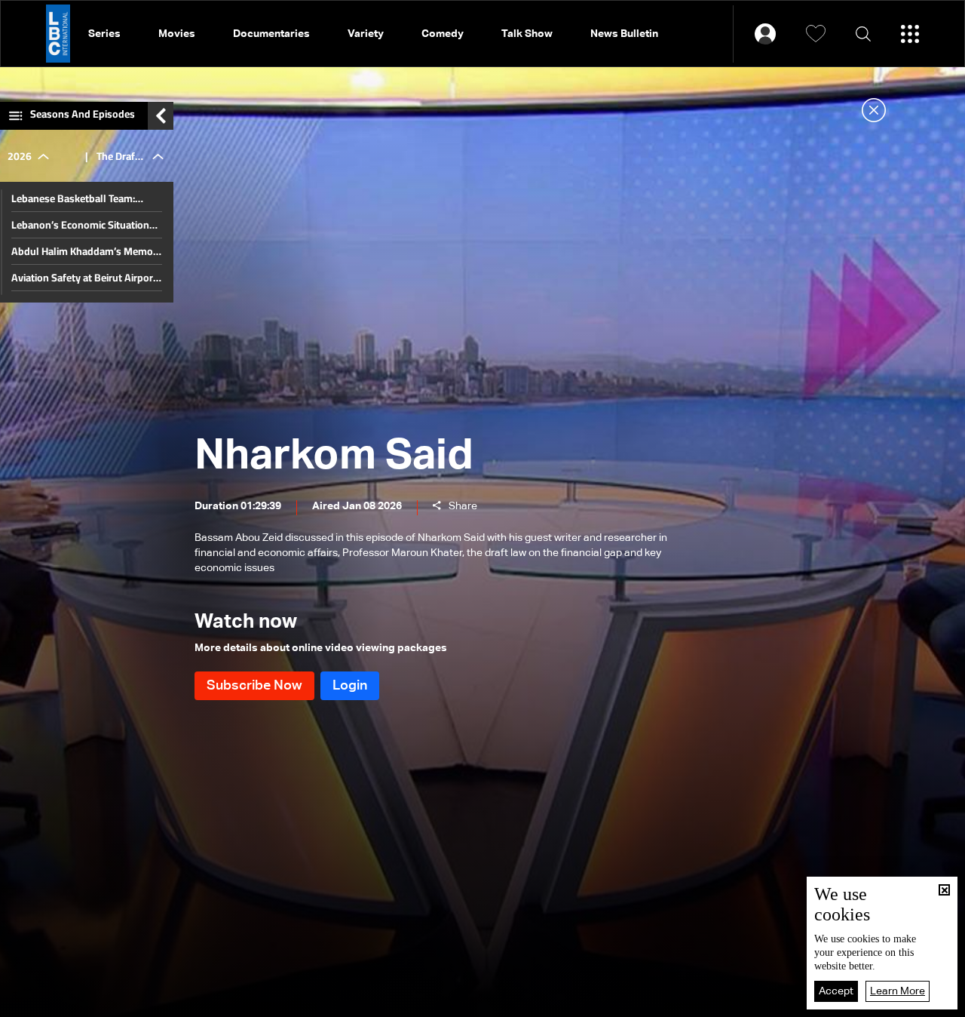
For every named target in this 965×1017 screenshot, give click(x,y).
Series (104, 34)
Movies (176, 34)
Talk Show (527, 34)
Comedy (442, 34)
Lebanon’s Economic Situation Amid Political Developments (80, 225)
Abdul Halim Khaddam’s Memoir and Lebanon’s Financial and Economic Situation (85, 251)
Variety (366, 34)
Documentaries (271, 34)
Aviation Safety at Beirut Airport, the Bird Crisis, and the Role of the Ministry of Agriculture (85, 278)
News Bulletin (624, 34)
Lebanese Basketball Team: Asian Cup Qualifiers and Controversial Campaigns (73, 198)
